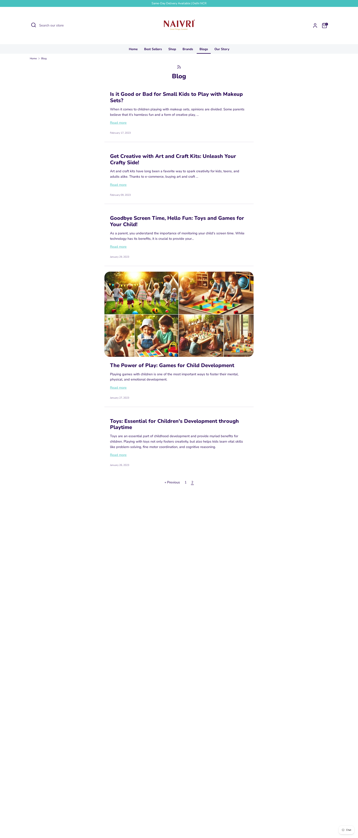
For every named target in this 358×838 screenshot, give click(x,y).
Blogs (204, 49)
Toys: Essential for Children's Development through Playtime (174, 424)
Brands (188, 49)
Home (133, 49)
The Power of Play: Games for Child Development (172, 365)
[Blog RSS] (179, 67)
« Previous (172, 482)
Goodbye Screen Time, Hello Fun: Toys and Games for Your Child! (177, 221)
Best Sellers (153, 49)
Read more (118, 122)
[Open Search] (33, 25)
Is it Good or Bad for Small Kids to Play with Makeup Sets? (176, 97)
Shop (172, 49)
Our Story (221, 49)
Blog (44, 58)
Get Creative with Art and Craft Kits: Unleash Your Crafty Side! (173, 159)
